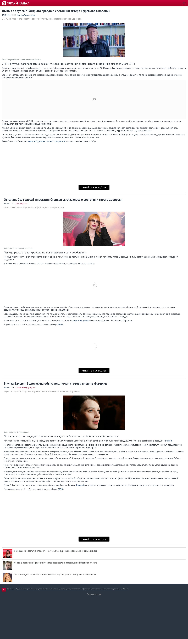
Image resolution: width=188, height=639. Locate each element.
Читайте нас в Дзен (94, 187)
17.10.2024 (6, 15)
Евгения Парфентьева (26, 15)
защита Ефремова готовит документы (46, 141)
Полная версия (94, 594)
